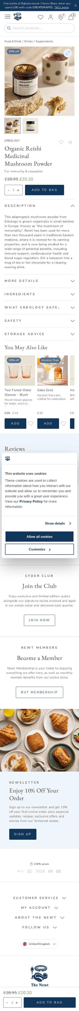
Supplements (44, 41)
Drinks (28, 41)
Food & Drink (13, 41)
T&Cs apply (61, 7)
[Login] (50, 17)
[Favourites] (40, 17)
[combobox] (39, 944)
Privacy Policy (31, 501)
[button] (39, 205)
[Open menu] (7, 17)
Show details (55, 523)
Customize (37, 549)
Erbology (12, 140)
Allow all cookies (39, 536)
